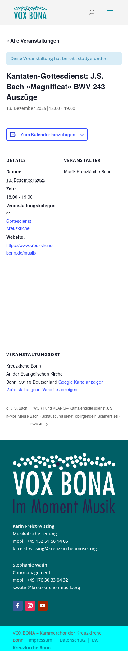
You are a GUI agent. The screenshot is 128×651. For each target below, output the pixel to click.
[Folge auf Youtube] (43, 606)
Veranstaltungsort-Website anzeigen (41, 389)
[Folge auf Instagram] (30, 606)
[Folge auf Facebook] (18, 606)
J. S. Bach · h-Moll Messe (17, 412)
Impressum (40, 640)
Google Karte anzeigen (81, 382)
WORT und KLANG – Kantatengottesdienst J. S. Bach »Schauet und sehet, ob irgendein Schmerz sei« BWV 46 (75, 416)
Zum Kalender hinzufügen (48, 134)
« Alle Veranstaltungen (32, 40)
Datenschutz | (76, 640)
